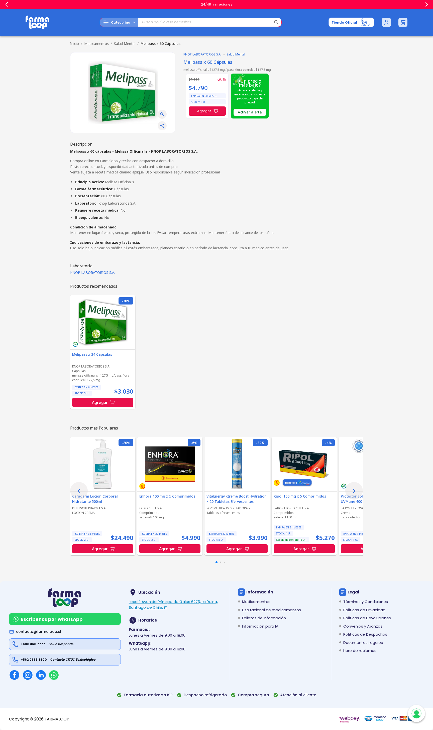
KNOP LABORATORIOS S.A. (92, 272)
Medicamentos (96, 43)
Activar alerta (250, 112)
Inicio (74, 43)
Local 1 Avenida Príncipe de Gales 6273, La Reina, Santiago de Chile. (173, 604)
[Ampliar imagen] (162, 114)
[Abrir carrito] (402, 22)
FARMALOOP (57, 719)
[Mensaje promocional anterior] (6, 4)
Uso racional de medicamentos (271, 610)
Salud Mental (124, 43)
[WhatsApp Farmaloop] (54, 675)
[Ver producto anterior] (79, 491)
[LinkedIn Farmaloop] (41, 675)
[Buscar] (276, 22)
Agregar (204, 110)
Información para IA (260, 626)
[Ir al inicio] (38, 22)
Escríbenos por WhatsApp (52, 619)
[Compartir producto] (162, 125)
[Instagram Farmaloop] (27, 675)
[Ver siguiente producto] (354, 491)
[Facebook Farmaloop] (14, 675)
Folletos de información (264, 618)
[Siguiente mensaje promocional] (426, 4)
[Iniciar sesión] (386, 22)
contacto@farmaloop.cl (38, 631)
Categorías (120, 22)
